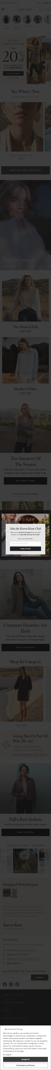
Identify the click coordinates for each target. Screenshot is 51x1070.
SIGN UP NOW (25, 549)
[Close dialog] (47, 515)
